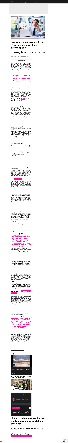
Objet (12, 402)
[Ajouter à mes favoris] (19, 56)
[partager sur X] (13, 373)
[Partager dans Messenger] (13, 56)
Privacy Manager (32, 441)
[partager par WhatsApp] (14, 373)
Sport (24, 2)
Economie (17, 2)
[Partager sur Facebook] (12, 56)
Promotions (38, 2)
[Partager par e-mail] (15, 56)
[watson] (11, 0)
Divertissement (27, 2)
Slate (26, 344)
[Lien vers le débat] (18, 56)
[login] (1, 442)
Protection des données (25, 441)
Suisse (10, 2)
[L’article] (28, 427)
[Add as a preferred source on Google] (24, 56)
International (14, 2)
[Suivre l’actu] (28, 56)
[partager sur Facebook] (12, 373)
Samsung (22, 350)
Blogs (32, 2)
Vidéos (34, 2)
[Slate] (64, 441)
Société (21, 2)
